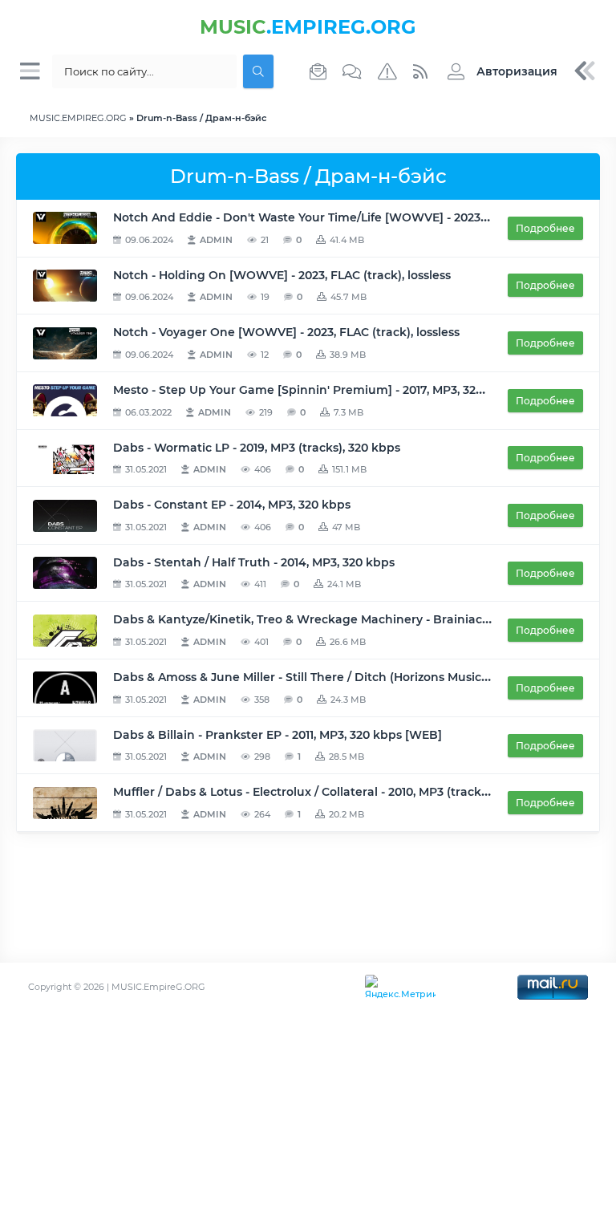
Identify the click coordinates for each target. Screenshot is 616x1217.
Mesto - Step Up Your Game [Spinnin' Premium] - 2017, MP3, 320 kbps (314, 390)
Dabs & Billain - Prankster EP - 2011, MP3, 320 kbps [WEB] (277, 735)
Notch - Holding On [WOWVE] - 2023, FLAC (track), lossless (282, 275)
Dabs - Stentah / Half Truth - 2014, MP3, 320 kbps (254, 562)
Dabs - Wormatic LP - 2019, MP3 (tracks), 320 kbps (256, 447)
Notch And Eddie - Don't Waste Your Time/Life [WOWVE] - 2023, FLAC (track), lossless (359, 217)
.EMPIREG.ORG (308, 27)
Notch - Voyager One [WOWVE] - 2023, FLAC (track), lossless (286, 332)
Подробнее (545, 228)
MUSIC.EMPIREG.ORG (78, 118)
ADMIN (216, 239)
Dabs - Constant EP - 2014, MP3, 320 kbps (232, 504)
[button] (498, 71)
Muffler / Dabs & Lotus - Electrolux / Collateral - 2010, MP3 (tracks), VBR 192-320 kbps (355, 792)
